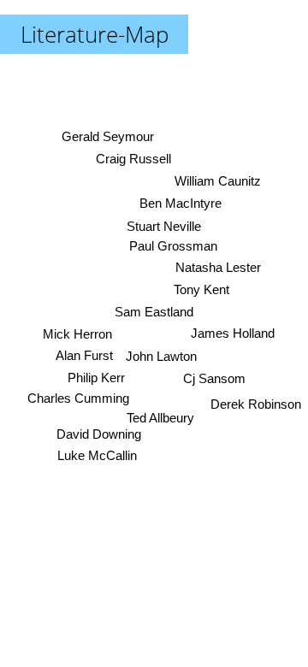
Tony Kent (201, 289)
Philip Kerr (97, 377)
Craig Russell (133, 158)
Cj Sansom (214, 378)
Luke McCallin (97, 456)
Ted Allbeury (162, 417)
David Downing (98, 434)
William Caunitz (218, 181)
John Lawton (160, 356)
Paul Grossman (173, 246)
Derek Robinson (255, 404)
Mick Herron (77, 334)
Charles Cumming (77, 398)
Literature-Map (95, 34)
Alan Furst (83, 355)
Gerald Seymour (107, 136)
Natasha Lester (218, 267)
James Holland (233, 333)
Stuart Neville (163, 226)
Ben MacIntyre (180, 203)
